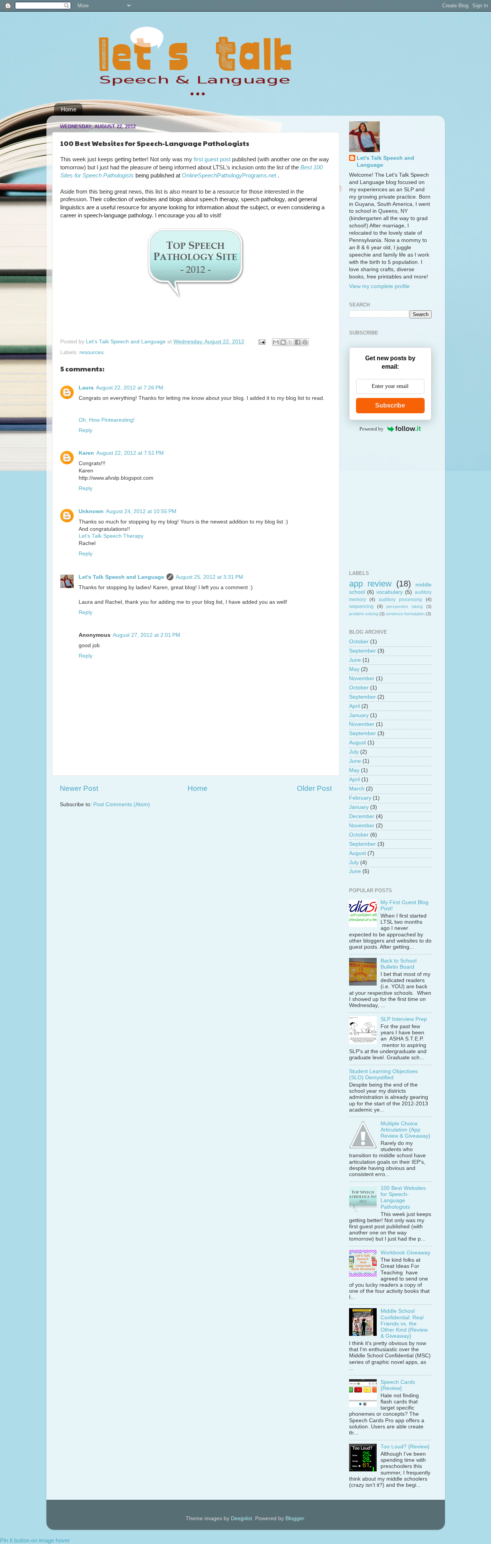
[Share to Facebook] (298, 342)
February (360, 798)
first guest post (212, 159)
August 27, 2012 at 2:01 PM (146, 635)
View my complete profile (379, 286)
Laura (86, 388)
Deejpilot (241, 1518)
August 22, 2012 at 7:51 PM (130, 453)
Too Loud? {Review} (405, 1447)
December (361, 816)
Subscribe (390, 405)
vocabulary (389, 592)
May (354, 669)
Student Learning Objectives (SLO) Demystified (383, 1074)
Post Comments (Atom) (121, 804)
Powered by (371, 429)
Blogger (294, 1518)
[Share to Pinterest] (305, 342)
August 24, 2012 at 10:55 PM (141, 511)
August (357, 742)
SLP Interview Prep (404, 1019)
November (361, 678)
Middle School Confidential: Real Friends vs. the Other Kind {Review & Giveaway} (404, 1323)
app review (370, 583)
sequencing (361, 606)
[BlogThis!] (283, 342)
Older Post (314, 788)
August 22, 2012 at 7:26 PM (129, 388)
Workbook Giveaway (405, 1253)
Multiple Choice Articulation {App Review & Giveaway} (405, 1130)
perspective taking (404, 606)
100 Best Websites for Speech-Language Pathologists (403, 1197)
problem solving (363, 613)
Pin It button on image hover (35, 1540)
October (359, 641)
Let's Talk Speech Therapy (111, 536)
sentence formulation (405, 613)
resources (91, 352)
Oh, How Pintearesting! (107, 420)
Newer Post (79, 788)
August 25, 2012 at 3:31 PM (209, 577)
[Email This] (276, 342)
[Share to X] (290, 342)
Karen (86, 453)
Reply (85, 430)
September (362, 651)
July (354, 752)
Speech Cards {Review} (398, 1385)
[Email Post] (261, 342)
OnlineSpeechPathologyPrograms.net (230, 175)
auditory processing (400, 599)
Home (68, 109)
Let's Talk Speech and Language (126, 342)
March (356, 789)
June (355, 660)
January (359, 715)
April (354, 706)
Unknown (91, 511)
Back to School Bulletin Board (399, 964)
